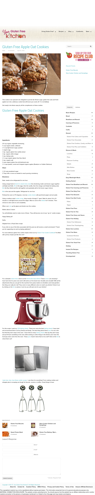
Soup (68, 174)
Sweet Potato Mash (17, 432)
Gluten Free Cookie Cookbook (46, 232)
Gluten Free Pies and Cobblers (76, 147)
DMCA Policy (42, 487)
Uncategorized (70, 256)
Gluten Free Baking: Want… (48, 432)
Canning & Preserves (72, 123)
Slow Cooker (71, 170)
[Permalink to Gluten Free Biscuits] (4, 425)
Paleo (68, 201)
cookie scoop (19, 198)
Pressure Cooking (72, 160)
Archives (78, 107)
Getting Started (71, 181)
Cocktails (69, 126)
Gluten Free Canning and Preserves (77, 188)
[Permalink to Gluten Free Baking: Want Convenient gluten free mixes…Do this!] (34, 434)
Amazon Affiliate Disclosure (84, 487)
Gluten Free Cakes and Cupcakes (77, 136)
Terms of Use (70, 487)
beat (29, 184)
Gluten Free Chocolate (74, 140)
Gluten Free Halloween (74, 222)
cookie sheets (32, 195)
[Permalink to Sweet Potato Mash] (6, 434)
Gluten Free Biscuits (17, 423)
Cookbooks (79, 31)
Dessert (68, 133)
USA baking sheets (22, 328)
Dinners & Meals (71, 150)
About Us (13, 487)
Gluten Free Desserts (72, 194)
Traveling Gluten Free (73, 253)
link (14, 287)
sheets (43, 200)
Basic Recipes (70, 112)
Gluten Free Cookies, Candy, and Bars (79, 143)
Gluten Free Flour (71, 208)
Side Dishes (70, 167)
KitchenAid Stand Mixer (33, 278)
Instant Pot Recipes (72, 249)
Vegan (69, 205)
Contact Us (21, 487)
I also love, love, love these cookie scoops (14, 380)
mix (10, 206)
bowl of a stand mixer (21, 184)
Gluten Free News (71, 232)
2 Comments (42, 434)
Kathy (3, 50)
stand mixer (14, 278)
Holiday (68, 246)
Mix (15, 186)
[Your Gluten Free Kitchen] (14, 38)
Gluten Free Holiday (72, 218)
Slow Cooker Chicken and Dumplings (47, 424)
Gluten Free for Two (72, 211)
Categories (70, 107)
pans (49, 330)
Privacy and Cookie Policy (56, 487)
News (87, 31)
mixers (47, 278)
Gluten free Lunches (72, 229)
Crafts (68, 129)
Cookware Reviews (73, 235)
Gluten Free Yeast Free (73, 242)
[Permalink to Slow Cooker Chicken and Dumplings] (33, 425)
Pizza (68, 157)
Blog (69, 31)
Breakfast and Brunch (73, 119)
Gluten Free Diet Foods (73, 198)
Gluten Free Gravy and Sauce (75, 215)
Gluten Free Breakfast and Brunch (77, 184)
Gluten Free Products (73, 239)
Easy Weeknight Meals (73, 177)
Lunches (69, 153)
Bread (68, 116)
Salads (69, 164)
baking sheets (48, 328)
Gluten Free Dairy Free (73, 191)
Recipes (61, 31)
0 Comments (11, 50)
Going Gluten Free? (48, 31)
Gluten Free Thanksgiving (75, 225)
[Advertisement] (47, 13)
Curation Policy (31, 487)
